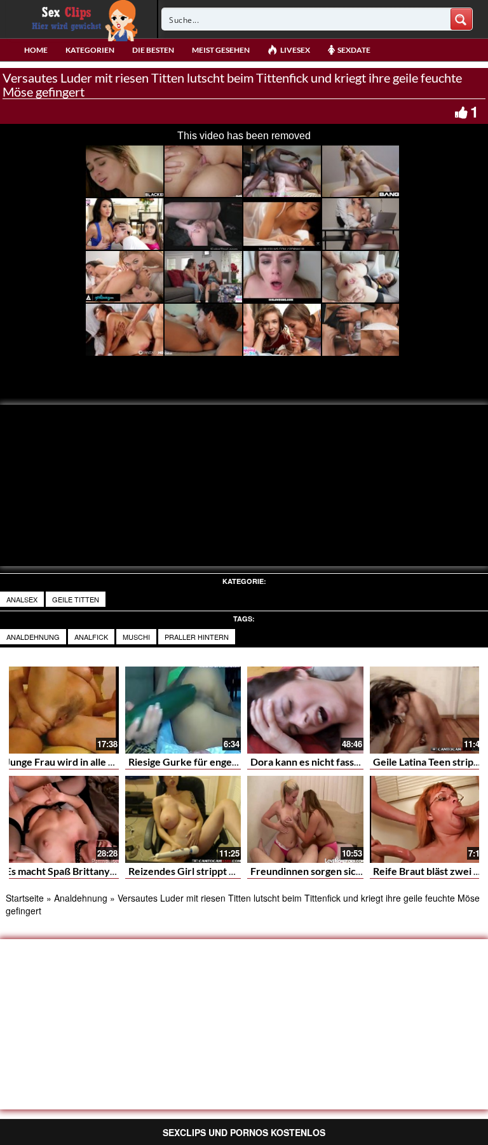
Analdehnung (33, 637)
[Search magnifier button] (461, 19)
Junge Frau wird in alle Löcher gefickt (89, 761)
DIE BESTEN (153, 50)
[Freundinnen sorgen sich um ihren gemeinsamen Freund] (305, 819)
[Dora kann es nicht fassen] (305, 710)
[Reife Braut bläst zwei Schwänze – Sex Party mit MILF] (428, 819)
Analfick (91, 637)
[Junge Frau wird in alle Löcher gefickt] (61, 710)
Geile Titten (75, 599)
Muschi (136, 637)
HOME (36, 50)
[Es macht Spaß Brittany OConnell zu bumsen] (61, 819)
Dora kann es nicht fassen (307, 761)
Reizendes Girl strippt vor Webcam (207, 871)
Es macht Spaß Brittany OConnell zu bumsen (105, 871)
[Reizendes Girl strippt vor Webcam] (183, 819)
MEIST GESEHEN (221, 50)
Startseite (25, 897)
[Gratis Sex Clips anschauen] (81, 19)
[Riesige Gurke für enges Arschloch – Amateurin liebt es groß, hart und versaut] (183, 710)
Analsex (21, 599)
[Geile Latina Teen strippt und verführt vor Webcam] (428, 710)
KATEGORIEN (89, 50)
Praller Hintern (197, 637)
